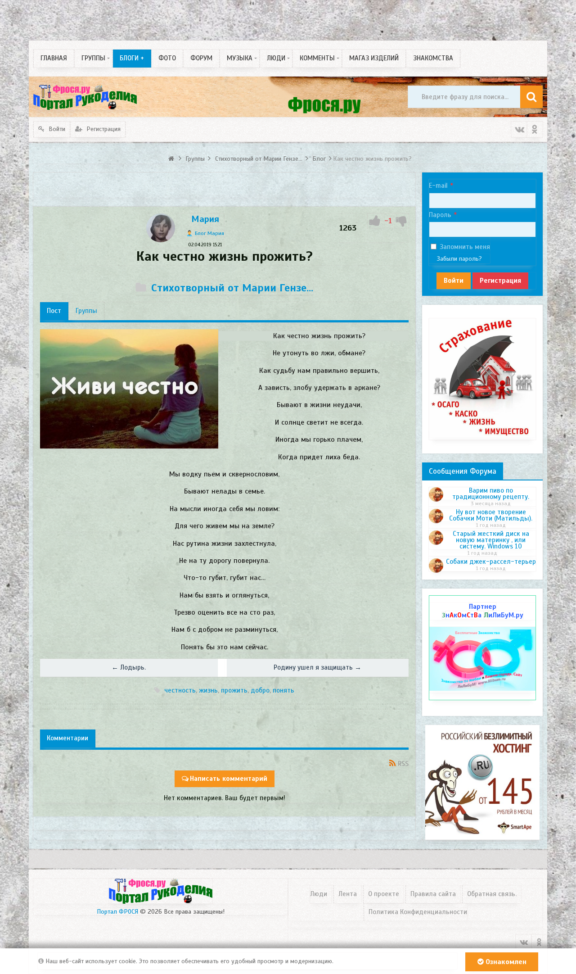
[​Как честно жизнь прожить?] (129, 388)
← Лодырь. (129, 667)
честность (180, 690)
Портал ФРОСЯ (117, 911)
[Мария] (160, 240)
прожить (234, 690)
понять (283, 690)
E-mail (438, 185)
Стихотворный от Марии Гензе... (232, 287)
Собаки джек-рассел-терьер (491, 561)
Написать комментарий (228, 779)
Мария (205, 219)
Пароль (440, 215)
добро (260, 690)
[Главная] (171, 159)
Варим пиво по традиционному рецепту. (490, 493)
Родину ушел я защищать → (317, 667)
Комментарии (67, 738)
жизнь (208, 690)
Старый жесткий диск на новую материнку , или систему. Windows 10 (491, 539)
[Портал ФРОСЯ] (85, 96)
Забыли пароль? (459, 259)
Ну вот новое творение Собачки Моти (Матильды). (490, 515)
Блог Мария (209, 233)
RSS (403, 764)
